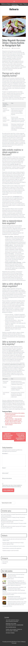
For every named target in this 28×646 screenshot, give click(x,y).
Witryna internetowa (7, 478)
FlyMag (22, 641)
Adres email (5, 473)
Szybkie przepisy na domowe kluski (11, 550)
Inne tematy (5, 561)
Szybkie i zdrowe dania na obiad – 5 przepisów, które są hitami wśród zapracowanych (13, 423)
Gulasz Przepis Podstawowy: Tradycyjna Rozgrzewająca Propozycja (20, 436)
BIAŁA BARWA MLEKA (11, 627)
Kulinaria (14, 9)
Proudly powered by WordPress (10, 641)
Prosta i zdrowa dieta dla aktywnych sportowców (14, 546)
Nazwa (4, 467)
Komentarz (5, 453)
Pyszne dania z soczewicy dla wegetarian (12, 548)
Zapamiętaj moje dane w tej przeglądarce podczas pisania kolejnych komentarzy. (12, 486)
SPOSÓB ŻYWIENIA (10, 632)
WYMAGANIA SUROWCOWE (14, 596)
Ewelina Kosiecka (16, 48)
